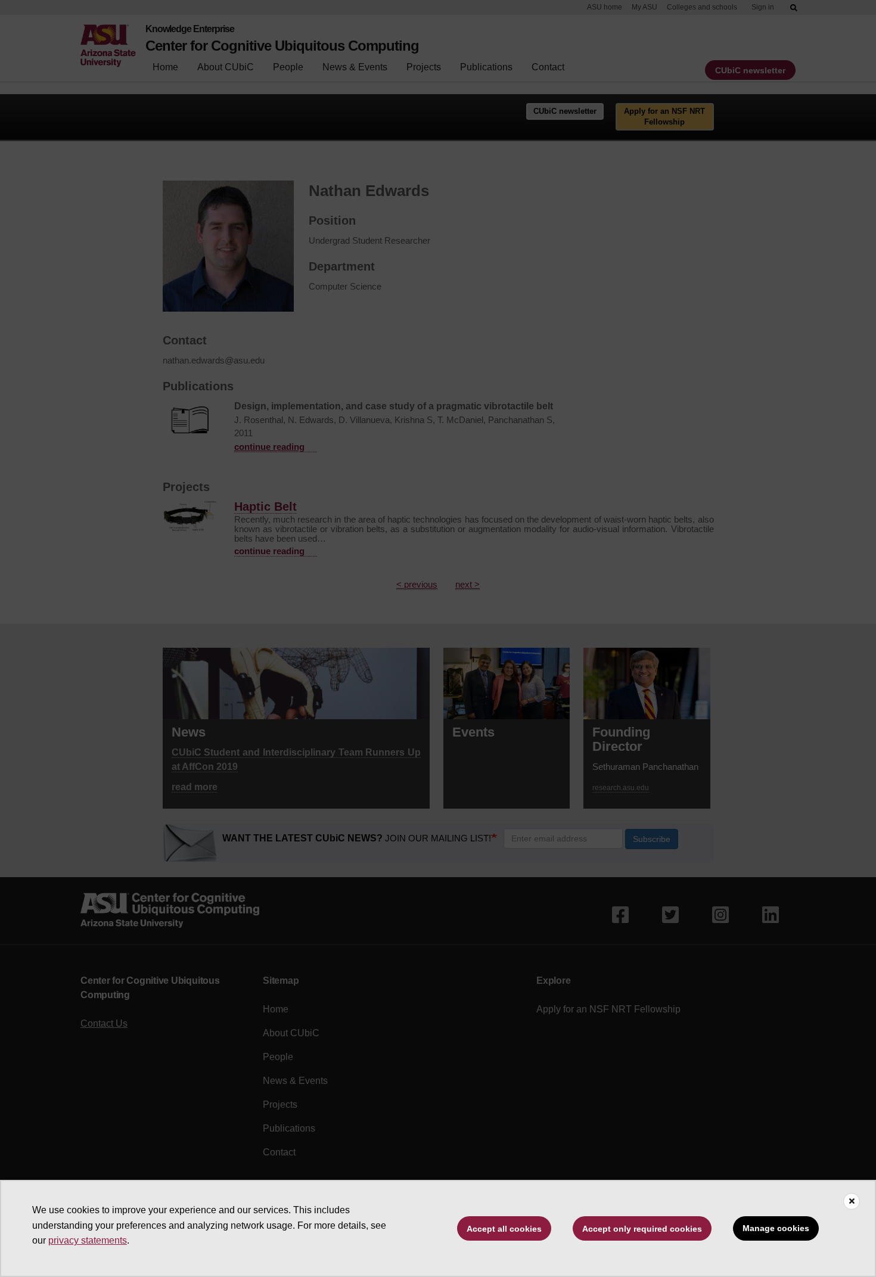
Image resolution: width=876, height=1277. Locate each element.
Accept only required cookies (642, 1228)
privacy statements (87, 1240)
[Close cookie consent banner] (851, 1201)
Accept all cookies (504, 1228)
